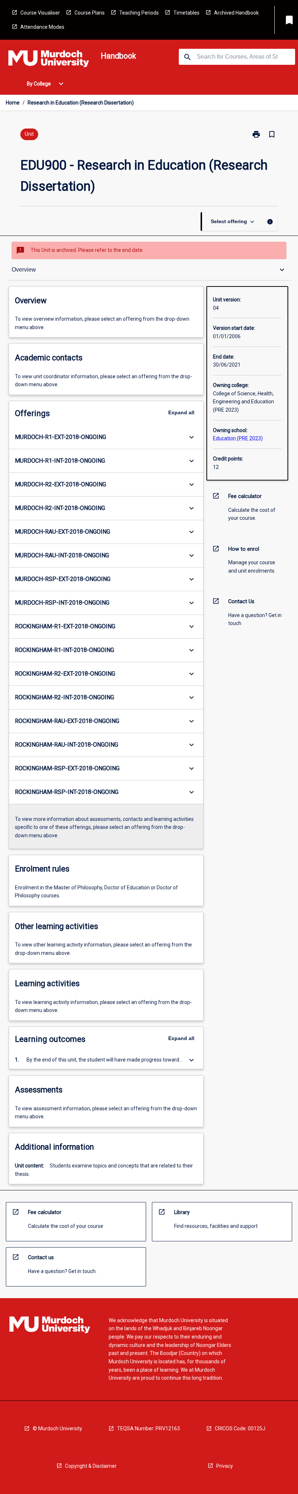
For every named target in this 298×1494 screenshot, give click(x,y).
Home (13, 103)
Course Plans (89, 13)
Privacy (224, 1466)
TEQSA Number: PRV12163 (148, 1428)
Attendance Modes (42, 27)
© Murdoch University (57, 1428)
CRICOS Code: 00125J (240, 1428)
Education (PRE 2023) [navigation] (238, 438)
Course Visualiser (40, 13)
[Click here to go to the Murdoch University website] (48, 60)
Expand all (181, 412)
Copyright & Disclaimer (91, 1466)
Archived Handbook (236, 13)
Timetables (186, 13)
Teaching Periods (139, 13)
